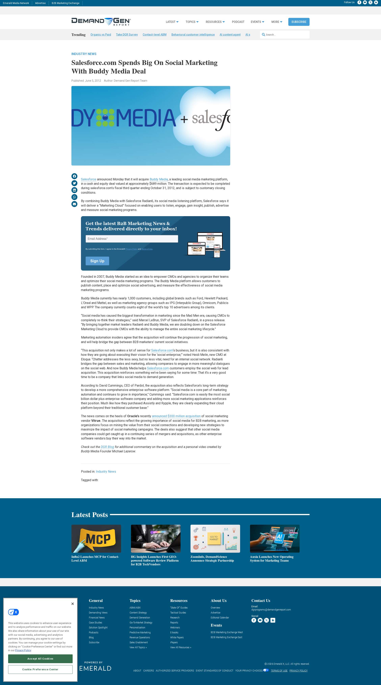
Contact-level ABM (154, 34)
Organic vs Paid (100, 34)
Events (256, 21)
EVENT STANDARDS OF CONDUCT (214, 670)
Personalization (137, 627)
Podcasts (93, 632)
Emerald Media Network (16, 3)
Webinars (175, 627)
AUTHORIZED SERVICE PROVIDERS (175, 670)
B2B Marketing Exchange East (226, 637)
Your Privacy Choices (249, 670)
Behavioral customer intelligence (193, 34)
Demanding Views (98, 612)
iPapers (174, 642)
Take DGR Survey (127, 34)
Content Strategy (138, 612)
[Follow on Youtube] (365, 2)
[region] (40, 640)
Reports (174, 622)
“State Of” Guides (179, 608)
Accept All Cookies (40, 658)
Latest (170, 21)
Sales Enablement (139, 642)
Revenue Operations (140, 637)
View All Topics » (138, 647)
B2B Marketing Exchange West (227, 632)
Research (175, 617)
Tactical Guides (178, 612)
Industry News (83, 54)
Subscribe (299, 21)
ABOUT (137, 670)
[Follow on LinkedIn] (376, 2)
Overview (215, 608)
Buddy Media (159, 179)
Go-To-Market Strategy (141, 622)
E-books (174, 632)
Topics (190, 21)
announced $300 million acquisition (176, 416)
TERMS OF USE (279, 670)
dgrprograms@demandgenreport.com (271, 609)
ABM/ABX (135, 608)
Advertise (40, 3)
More (275, 21)
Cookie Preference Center (40, 669)
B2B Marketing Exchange (65, 3)
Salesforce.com (162, 350)
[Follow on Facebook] (359, 2)
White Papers (177, 637)
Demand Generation (140, 617)
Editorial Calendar (220, 617)
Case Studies (95, 622)
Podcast (238, 21)
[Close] (72, 603)
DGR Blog (107, 447)
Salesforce (88, 179)
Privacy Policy (23, 650)
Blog (91, 637)
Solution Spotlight (98, 627)
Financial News (97, 617)
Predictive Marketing (140, 632)
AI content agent (230, 34)
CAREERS (148, 670)
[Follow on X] (370, 2)
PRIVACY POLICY (299, 670)
